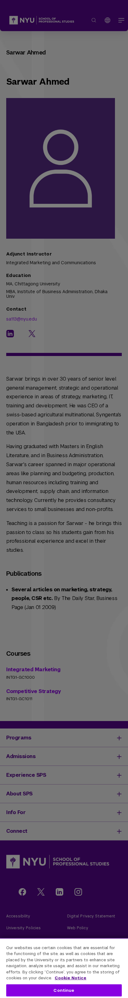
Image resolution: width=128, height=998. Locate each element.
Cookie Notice (70, 978)
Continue (63, 990)
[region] (64, 968)
